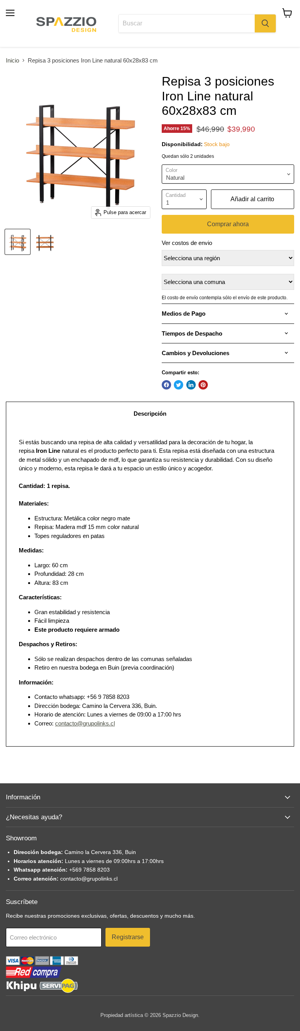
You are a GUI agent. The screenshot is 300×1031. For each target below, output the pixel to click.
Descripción (150, 413)
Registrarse (128, 937)
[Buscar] (265, 23)
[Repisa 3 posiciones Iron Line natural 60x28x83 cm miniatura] (17, 241)
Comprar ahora (228, 224)
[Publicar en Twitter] (178, 385)
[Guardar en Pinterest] (203, 385)
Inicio (12, 60)
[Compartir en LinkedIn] (191, 385)
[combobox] (186, 23)
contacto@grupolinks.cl (85, 723)
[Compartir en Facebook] (166, 385)
